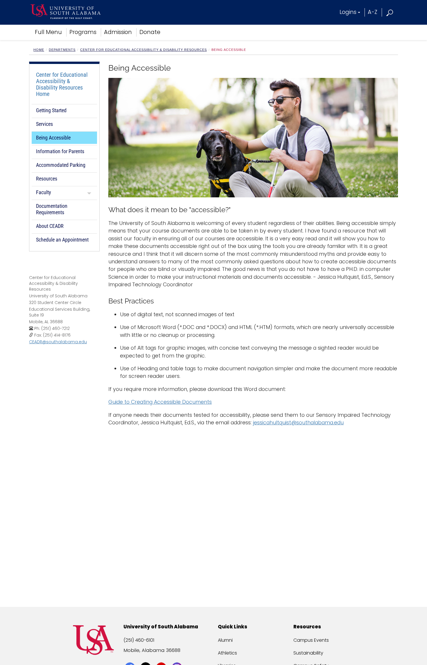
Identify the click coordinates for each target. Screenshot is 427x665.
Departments (62, 49)
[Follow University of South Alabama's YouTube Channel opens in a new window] (162, 657)
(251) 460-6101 (138, 640)
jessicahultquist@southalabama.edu (298, 422)
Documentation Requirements (51, 209)
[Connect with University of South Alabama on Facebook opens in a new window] (130, 657)
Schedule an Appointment (62, 240)
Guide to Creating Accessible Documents (160, 401)
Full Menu (48, 32)
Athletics (227, 653)
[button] (390, 12)
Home (38, 49)
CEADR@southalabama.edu (58, 342)
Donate (149, 32)
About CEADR (50, 226)
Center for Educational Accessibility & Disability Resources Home (62, 84)
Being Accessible (53, 138)
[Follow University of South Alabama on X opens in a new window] (146, 657)
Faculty (43, 192)
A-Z (372, 12)
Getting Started (51, 110)
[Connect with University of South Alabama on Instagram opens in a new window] (178, 657)
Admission (118, 32)
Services (44, 124)
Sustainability (308, 653)
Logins (348, 12)
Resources (46, 179)
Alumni (225, 640)
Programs (82, 32)
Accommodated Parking (60, 165)
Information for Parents (60, 151)
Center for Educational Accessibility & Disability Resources (143, 49)
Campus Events (311, 640)
